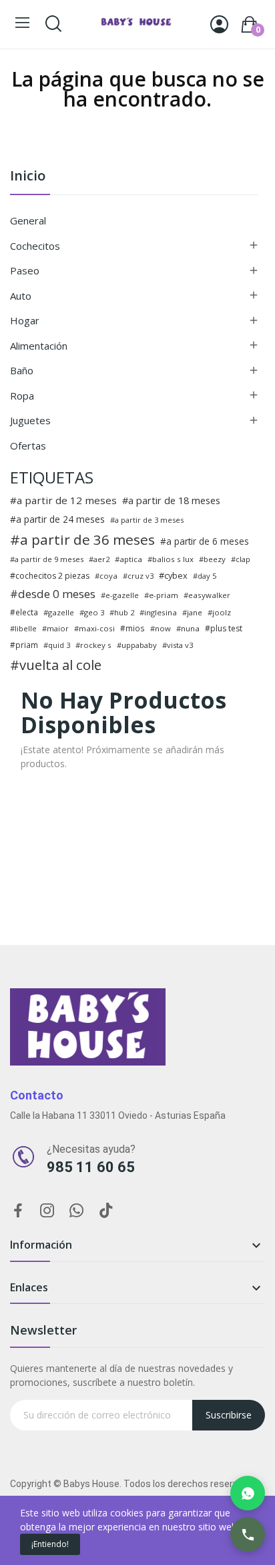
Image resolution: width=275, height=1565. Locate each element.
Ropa (22, 395)
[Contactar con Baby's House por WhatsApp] (247, 1493)
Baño (21, 370)
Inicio (27, 176)
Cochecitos (35, 245)
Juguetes (30, 420)
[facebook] (18, 1211)
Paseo (24, 270)
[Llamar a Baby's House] (247, 1534)
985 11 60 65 (91, 1167)
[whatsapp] (77, 1211)
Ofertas (28, 445)
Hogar (24, 320)
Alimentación (38, 345)
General (28, 220)
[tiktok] (106, 1211)
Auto (20, 295)
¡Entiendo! (50, 1544)
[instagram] (47, 1211)
